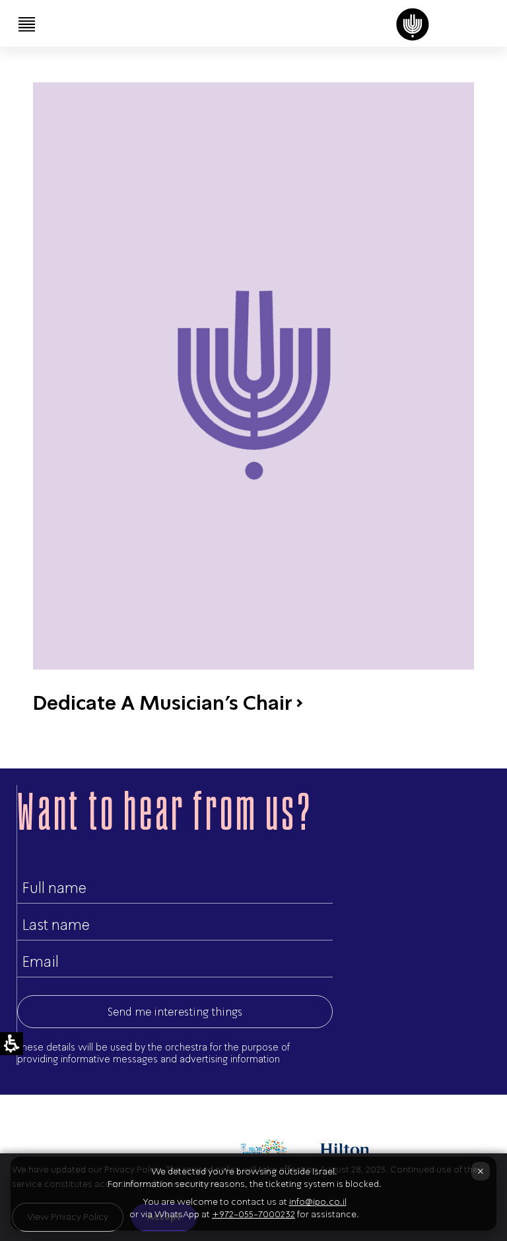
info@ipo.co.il (318, 1201)
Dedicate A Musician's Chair (162, 702)
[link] (412, 24)
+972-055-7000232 (253, 1214)
